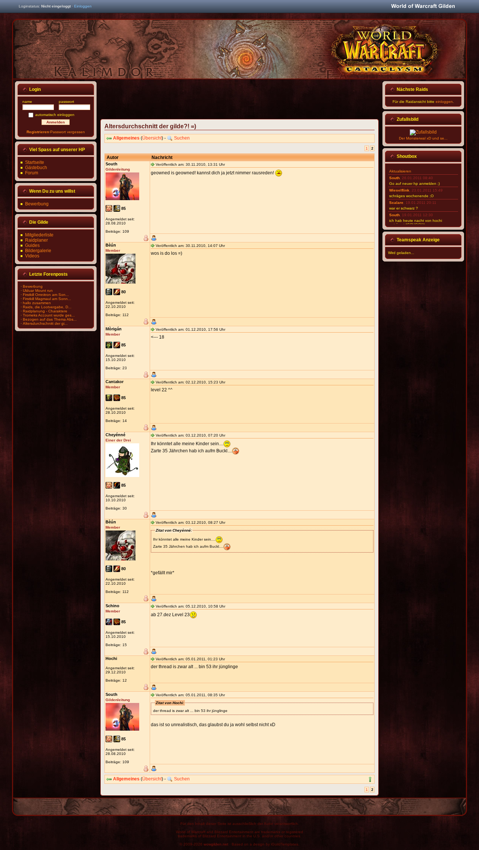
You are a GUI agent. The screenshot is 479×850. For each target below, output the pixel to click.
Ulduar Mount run (38, 290)
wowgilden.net (216, 844)
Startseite (34, 162)
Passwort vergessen (67, 132)
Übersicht (152, 138)
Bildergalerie (38, 250)
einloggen (444, 102)
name (27, 102)
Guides (32, 245)
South (394, 178)
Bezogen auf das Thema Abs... (50, 319)
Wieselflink (399, 190)
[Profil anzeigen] (154, 238)
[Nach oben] (370, 779)
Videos (32, 256)
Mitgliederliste (39, 235)
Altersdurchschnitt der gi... (45, 323)
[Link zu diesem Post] (153, 164)
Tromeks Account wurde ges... (49, 315)
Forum (31, 172)
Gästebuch (36, 167)
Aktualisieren (400, 171)
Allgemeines (126, 138)
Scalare (396, 203)
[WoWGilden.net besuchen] (423, 6)
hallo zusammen (37, 303)
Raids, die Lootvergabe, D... (47, 307)
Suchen (182, 138)
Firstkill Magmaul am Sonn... (47, 299)
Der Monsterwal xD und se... (423, 138)
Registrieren (38, 132)
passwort (66, 102)
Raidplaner (36, 240)
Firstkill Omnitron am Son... (46, 295)
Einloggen (83, 6)
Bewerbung (37, 204)
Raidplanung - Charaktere (45, 311)
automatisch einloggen (54, 115)
